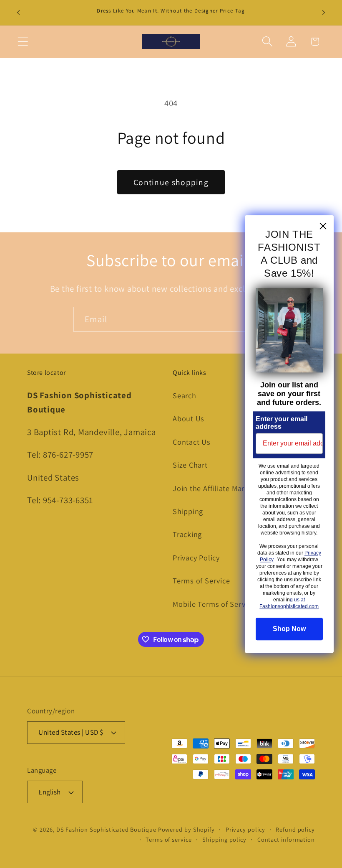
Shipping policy (224, 839)
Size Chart (190, 465)
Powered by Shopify (186, 829)
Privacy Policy (196, 557)
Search (184, 395)
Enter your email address (281, 422)
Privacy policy (245, 829)
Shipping (188, 511)
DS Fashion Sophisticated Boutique (107, 829)
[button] (23, 41)
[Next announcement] (323, 12)
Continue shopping (171, 182)
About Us (188, 418)
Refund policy (295, 829)
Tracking (187, 534)
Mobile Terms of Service (214, 604)
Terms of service (169, 839)
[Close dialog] (323, 226)
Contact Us (192, 442)
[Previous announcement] (18, 12)
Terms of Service (201, 580)
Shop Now (289, 628)
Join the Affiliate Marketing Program (235, 488)
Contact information (286, 839)
